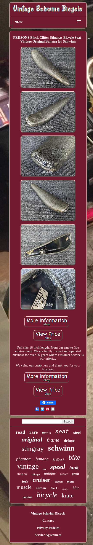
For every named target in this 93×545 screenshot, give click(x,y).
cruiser (41, 479)
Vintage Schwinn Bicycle (48, 513)
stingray (33, 448)
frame (53, 440)
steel (77, 432)
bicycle (47, 495)
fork (25, 481)
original (32, 439)
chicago (36, 474)
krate (68, 495)
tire (44, 469)
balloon (59, 481)
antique (50, 473)
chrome (41, 488)
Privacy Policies (48, 527)
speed (57, 466)
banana (42, 459)
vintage (28, 466)
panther (27, 497)
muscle (24, 487)
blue (76, 488)
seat (62, 432)
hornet (65, 489)
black (54, 488)
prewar (64, 473)
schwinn (61, 448)
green (75, 473)
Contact (48, 520)
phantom (23, 458)
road (20, 432)
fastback (58, 459)
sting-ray (22, 473)
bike (74, 457)
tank (74, 467)
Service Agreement (48, 535)
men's (46, 432)
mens (70, 481)
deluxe (69, 440)
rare (33, 432)
